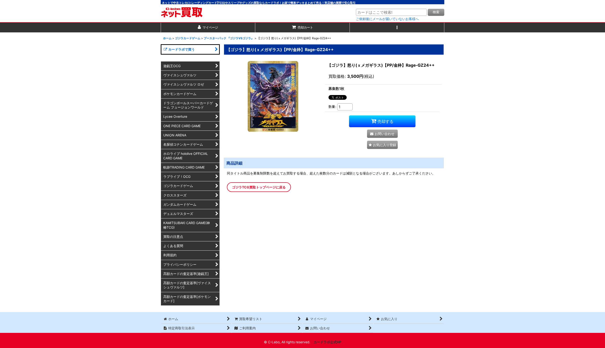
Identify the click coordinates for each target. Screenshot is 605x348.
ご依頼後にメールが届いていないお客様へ (387, 19)
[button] (397, 27)
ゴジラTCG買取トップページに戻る (259, 187)
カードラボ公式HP (327, 342)
